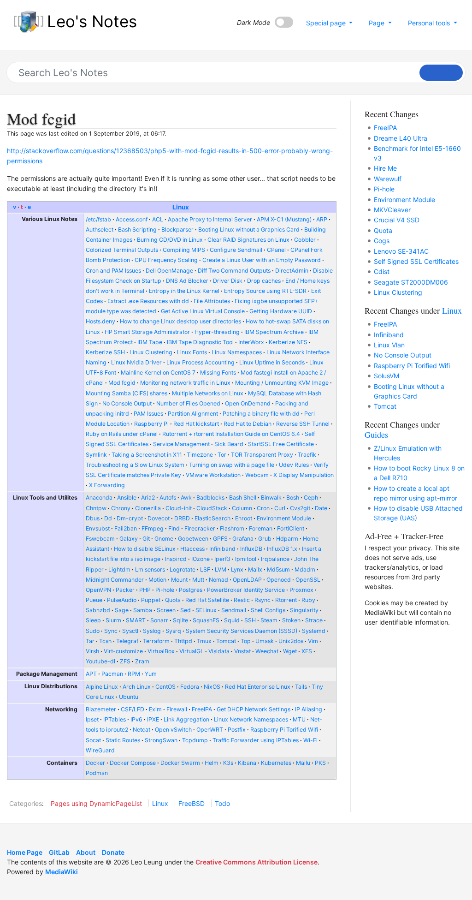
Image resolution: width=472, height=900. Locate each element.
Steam (268, 620)
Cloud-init (178, 508)
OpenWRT (209, 729)
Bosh (292, 497)
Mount (179, 579)
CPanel (276, 249)
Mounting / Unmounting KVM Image (282, 382)
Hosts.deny (100, 321)
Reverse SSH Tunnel (303, 423)
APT (91, 673)
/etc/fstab (98, 219)
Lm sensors (150, 569)
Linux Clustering (151, 352)
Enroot (243, 518)
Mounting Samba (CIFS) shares (126, 393)
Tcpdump (195, 740)
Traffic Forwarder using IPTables (255, 740)
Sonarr (159, 620)
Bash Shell (242, 497)
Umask (264, 641)
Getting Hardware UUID (280, 311)
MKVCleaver (392, 210)
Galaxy (128, 538)
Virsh (92, 651)
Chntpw (96, 508)
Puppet (150, 599)
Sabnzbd (98, 610)
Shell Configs (268, 610)
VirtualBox (161, 651)
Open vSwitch (173, 729)
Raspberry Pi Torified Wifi (284, 729)
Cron (263, 508)
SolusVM (386, 376)
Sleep (93, 620)
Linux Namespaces (237, 352)
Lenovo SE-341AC (401, 251)
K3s (228, 762)
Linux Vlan (389, 345)
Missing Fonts (218, 372)
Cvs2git (300, 508)
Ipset (92, 719)
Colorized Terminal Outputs (122, 249)
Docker (95, 762)
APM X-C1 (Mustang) (284, 219)
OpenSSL (307, 579)
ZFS (125, 661)
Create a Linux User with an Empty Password (261, 259)
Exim (155, 709)
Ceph (311, 497)
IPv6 (136, 719)
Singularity (304, 610)
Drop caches (264, 280)
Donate (113, 852)
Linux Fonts (192, 352)
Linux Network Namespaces (251, 719)
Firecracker (199, 528)
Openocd (278, 579)
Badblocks (210, 497)
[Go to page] (441, 73)
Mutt (198, 579)
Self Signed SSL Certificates (416, 261)
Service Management (181, 444)
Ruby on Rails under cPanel (122, 433)
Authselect (99, 229)
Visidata (219, 651)
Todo (222, 803)
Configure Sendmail (236, 249)
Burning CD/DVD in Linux (170, 239)
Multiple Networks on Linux (207, 393)
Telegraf (127, 641)
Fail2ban (125, 528)
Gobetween (193, 538)
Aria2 (148, 497)
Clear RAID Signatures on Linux (248, 239)
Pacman (112, 673)
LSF (205, 569)
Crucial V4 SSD (396, 220)
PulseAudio (121, 599)
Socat (93, 740)
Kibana (247, 762)
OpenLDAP (247, 579)
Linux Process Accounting (200, 362)
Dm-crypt (130, 518)
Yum (151, 673)
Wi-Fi (310, 740)
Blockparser (177, 229)
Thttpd (183, 641)
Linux (180, 207)
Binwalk (271, 497)
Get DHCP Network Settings (253, 709)
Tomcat (226, 641)
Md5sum (278, 569)
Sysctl (130, 630)
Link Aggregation (186, 719)
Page (377, 23)
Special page (327, 23)
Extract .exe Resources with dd (148, 301)
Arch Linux (137, 686)
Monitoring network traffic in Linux (185, 382)
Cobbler (305, 239)
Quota (173, 599)
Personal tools (430, 23)
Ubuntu (128, 696)
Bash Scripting (137, 229)
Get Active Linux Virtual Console (203, 311)
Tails (301, 686)
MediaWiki (61, 872)
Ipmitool (245, 558)
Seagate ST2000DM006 (411, 282)
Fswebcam (100, 538)
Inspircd (176, 558)
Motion (157, 579)
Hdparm (287, 538)
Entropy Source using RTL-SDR (265, 290)
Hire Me (385, 168)
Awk (186, 497)
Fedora (189, 686)
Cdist (381, 271)
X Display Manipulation (303, 474)
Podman (97, 772)
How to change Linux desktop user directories (180, 321)
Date (321, 508)
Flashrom (232, 528)
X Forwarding (107, 485)
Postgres (190, 589)
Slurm (113, 620)
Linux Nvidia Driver (136, 362)
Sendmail (233, 610)
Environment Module (284, 518)
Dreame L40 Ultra (400, 138)
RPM (134, 673)
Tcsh (105, 641)
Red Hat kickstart (196, 423)
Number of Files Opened (188, 403)
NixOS (212, 686)
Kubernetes (276, 762)
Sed (185, 610)
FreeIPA (202, 709)
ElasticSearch (212, 518)
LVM (220, 569)
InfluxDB (251, 548)
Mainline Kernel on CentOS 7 (158, 372)
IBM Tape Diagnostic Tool (200, 342)
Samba (142, 610)
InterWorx (251, 342)
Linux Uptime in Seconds (272, 362)
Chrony (120, 508)
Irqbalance (275, 558)
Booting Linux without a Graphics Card (249, 229)
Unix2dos (290, 641)
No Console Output (127, 403)
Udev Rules (294, 464)
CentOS (165, 686)
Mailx (255, 569)
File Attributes (212, 301)
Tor (222, 454)
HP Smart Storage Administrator (147, 331)
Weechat (266, 651)
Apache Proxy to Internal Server (210, 219)
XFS (306, 651)
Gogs (381, 240)
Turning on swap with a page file (231, 464)
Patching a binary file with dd (261, 413)
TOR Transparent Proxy (262, 454)
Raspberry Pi (151, 423)
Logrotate (182, 569)
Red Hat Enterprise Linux (257, 686)
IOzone (200, 558)
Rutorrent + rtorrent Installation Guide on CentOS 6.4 (231, 433)
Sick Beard (228, 444)
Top (246, 641)
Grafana (243, 538)
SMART (136, 620)
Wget (290, 651)
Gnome (163, 538)
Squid (232, 620)
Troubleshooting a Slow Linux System (135, 464)
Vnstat (242, 651)
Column (242, 508)
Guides (376, 434)
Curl (279, 508)
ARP (321, 219)
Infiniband (222, 548)
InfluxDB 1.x (282, 548)
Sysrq (173, 630)
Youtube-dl (100, 661)
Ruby (308, 599)
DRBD (182, 518)
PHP (145, 589)
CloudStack (211, 508)
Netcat (141, 729)
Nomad (218, 579)
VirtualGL (191, 651)
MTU (299, 719)
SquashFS (206, 620)
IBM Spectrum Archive (274, 331)
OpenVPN (98, 589)
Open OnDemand (248, 403)
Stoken (291, 620)
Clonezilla (148, 508)
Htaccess (192, 548)
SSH (250, 620)
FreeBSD (191, 803)
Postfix (237, 729)
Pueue (94, 599)
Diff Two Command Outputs (234, 270)
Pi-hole (164, 589)
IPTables (114, 719)
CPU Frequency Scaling (166, 259)
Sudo (93, 630)
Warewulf (387, 179)
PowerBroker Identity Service (246, 589)
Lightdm (119, 569)
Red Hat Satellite (207, 599)
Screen (166, 610)
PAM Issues (148, 413)
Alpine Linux (102, 686)
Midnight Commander (115, 579)
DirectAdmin (291, 270)
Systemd (313, 630)
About (85, 852)
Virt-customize (123, 651)
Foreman (260, 528)
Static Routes (123, 740)
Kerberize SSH (105, 352)
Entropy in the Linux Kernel (184, 290)
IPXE (153, 719)
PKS (320, 762)
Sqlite (180, 620)
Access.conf (132, 219)
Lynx (237, 569)
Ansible (126, 497)
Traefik (307, 454)
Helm (211, 762)
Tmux (204, 641)
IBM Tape (149, 342)
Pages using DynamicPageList (96, 803)
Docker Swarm (180, 762)
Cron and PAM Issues (113, 270)
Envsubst (98, 528)
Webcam (257, 474)
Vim (313, 641)
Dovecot (159, 518)
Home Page (24, 852)
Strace (314, 620)
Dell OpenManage (169, 270)
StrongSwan (161, 740)
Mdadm (305, 569)
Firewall (176, 709)
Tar (90, 641)
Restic (242, 599)
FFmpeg (153, 528)
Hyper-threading (217, 331)
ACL (157, 219)
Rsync (262, 599)
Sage (122, 610)
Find (174, 528)
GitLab (59, 852)
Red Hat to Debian (247, 423)
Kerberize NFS (288, 342)
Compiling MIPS (184, 249)
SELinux (206, 610)
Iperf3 (222, 558)
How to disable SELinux (145, 548)
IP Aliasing (308, 709)
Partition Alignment (193, 413)
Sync (111, 630)
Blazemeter (101, 709)
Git (146, 538)
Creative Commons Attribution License (256, 862)
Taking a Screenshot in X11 (147, 454)
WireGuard (100, 750)
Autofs (167, 497)
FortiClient (290, 528)
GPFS (220, 538)
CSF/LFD (132, 709)
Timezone (200, 454)
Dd (108, 518)
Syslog (152, 630)
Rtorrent (286, 599)
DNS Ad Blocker (187, 280)
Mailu (303, 762)
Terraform (156, 641)
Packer (125, 589)
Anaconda (99, 497)
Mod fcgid (122, 382)
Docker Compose (133, 762)
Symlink (96, 454)
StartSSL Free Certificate (281, 444)
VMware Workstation (213, 474)
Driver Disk (227, 280)
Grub (264, 538)
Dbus (93, 518)
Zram (142, 661)
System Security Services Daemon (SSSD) (241, 630)
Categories (25, 803)
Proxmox (301, 589)
